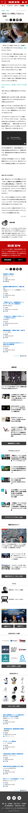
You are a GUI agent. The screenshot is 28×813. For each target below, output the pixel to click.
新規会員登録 (7, 259)
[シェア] (14, 20)
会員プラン (20, 626)
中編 (25, 48)
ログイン (20, 259)
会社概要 (10, 803)
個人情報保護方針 (9, 805)
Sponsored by (17, 355)
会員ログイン (7, 626)
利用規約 (24, 803)
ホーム (3, 5)
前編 (21, 48)
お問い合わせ (17, 803)
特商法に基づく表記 (20, 805)
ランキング (9, 5)
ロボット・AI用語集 (19, 5)
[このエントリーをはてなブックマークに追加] (20, 20)
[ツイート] (11, 20)
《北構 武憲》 (23, 216)
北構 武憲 (12, 222)
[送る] (17, 20)
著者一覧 (4, 803)
